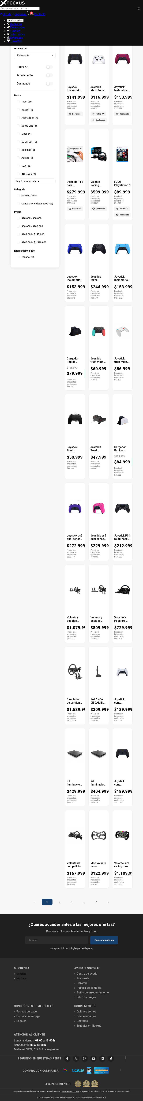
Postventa (83, 978)
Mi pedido (21, 973)
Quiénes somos (86, 1011)
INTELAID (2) (28, 174)
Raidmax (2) (28, 149)
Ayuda (7, 14)
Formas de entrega (28, 1016)
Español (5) (27, 257)
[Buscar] (139, 8)
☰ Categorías (15, 20)
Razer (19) (27, 109)
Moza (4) (26, 133)
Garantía (82, 983)
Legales (21, 1021)
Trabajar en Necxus (89, 1025)
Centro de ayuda (87, 973)
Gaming (15, 31)
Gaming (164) (29, 195)
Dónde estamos (86, 1016)
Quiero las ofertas (104, 940)
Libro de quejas (86, 997)
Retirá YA (16, 24)
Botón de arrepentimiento (93, 992)
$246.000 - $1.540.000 (33, 242)
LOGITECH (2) (29, 141)
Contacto (39, 14)
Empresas (16, 37)
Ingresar (21, 14)
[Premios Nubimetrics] (86, 1084)
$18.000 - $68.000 (31, 218)
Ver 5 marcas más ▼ (28, 181)
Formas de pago (26, 1011)
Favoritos (16, 41)
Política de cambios (89, 987)
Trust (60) (26, 101)
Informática (17, 34)
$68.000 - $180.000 (32, 226)
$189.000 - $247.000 (32, 234)
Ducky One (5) (29, 125)
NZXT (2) (26, 165)
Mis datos (21, 978)
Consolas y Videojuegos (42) (37, 203)
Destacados (17, 27)
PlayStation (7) (29, 117)
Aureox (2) (27, 157)
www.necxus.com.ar (70, 1091)
